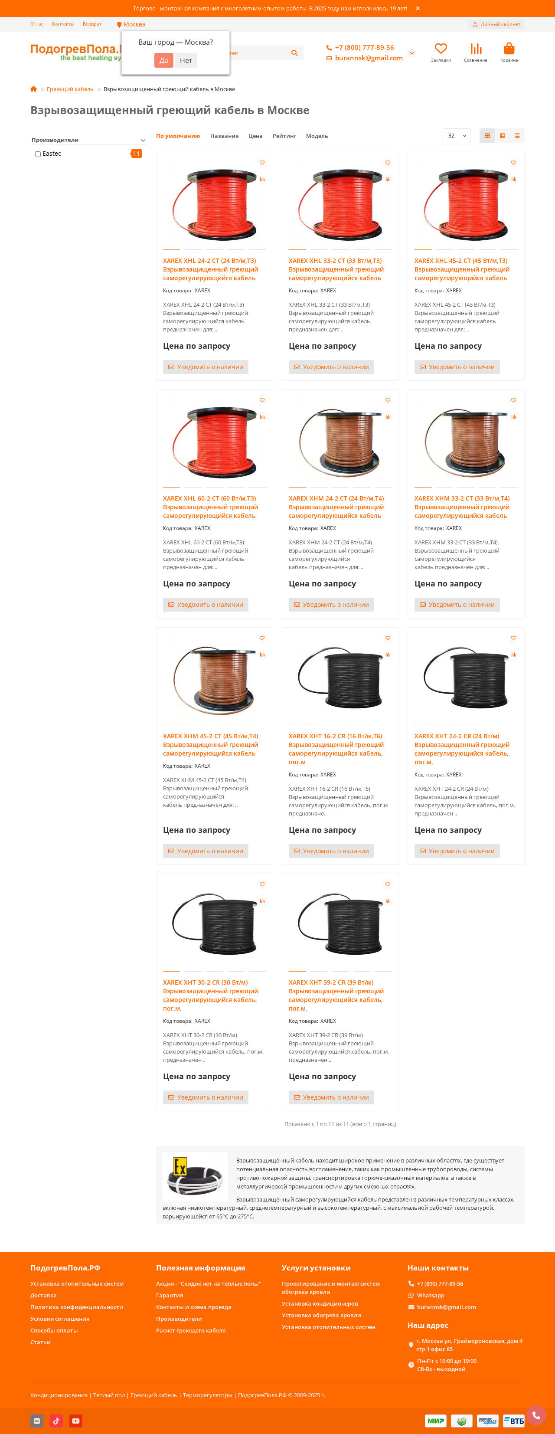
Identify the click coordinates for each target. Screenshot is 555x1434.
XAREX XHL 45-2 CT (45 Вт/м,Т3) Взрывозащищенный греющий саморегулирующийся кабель (462, 269)
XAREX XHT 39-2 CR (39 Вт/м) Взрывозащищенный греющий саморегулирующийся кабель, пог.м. (336, 995)
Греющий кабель (70, 89)
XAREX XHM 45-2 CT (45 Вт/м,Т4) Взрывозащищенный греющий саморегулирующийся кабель (210, 744)
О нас (36, 23)
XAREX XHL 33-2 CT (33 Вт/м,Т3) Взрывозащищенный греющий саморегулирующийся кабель (336, 269)
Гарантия (169, 1295)
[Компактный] (517, 135)
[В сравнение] (262, 179)
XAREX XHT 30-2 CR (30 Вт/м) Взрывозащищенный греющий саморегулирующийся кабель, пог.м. (210, 995)
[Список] (502, 135)
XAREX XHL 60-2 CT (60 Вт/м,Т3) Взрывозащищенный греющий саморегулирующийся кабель (210, 507)
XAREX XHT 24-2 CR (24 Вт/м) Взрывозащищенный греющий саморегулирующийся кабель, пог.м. (462, 749)
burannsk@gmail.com (369, 57)
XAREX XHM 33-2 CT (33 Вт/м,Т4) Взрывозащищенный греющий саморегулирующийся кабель (462, 507)
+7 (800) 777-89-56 (364, 47)
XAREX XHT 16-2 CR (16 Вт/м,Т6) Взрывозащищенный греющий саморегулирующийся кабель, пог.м (336, 749)
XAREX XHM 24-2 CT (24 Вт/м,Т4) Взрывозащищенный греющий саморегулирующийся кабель (336, 507)
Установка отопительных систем (77, 1283)
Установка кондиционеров (320, 1303)
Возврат (92, 23)
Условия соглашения (59, 1319)
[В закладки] (262, 163)
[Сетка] (487, 135)
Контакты (63, 23)
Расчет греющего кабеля (190, 1330)
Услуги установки (316, 1268)
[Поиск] (294, 53)
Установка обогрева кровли (321, 1315)
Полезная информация (200, 1268)
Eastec (51, 153)
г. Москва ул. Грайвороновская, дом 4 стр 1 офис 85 (469, 1345)
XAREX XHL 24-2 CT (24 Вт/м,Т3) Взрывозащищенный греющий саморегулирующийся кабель (210, 269)
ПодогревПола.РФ (65, 1268)
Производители (179, 1319)
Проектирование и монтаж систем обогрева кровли (331, 1288)
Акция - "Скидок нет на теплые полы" (208, 1283)
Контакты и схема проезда (194, 1307)
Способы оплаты (54, 1330)
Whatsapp (430, 1295)
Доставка (43, 1295)
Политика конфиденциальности (76, 1307)
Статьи (40, 1342)
